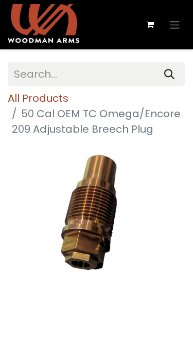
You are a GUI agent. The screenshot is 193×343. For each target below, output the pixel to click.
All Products (38, 98)
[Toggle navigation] (174, 24)
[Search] (169, 74)
